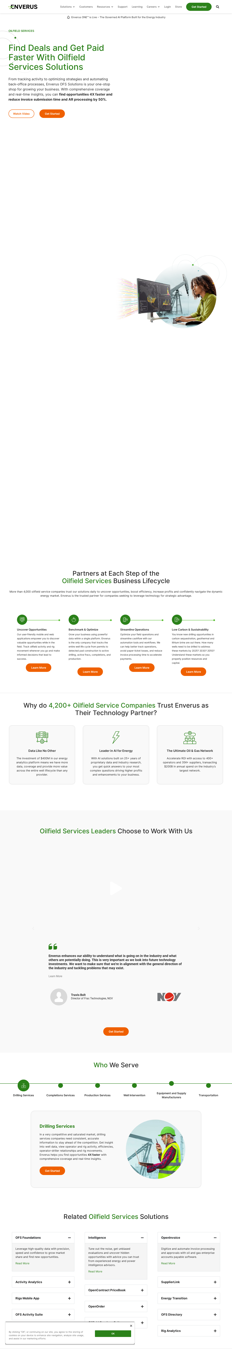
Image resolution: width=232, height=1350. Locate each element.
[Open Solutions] (74, 7)
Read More (22, 1263)
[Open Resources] (112, 7)
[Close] (131, 1326)
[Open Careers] (158, 7)
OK (113, 1333)
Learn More (55, 976)
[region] (70, 1333)
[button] (217, 6)
